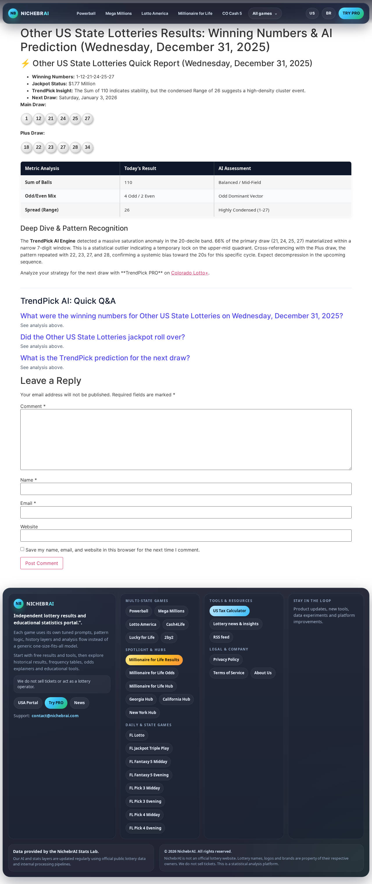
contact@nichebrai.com (55, 715)
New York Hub (142, 712)
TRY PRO (351, 13)
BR (328, 13)
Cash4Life (175, 624)
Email (28, 503)
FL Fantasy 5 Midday (148, 761)
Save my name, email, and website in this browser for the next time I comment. (113, 549)
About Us (263, 672)
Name (28, 480)
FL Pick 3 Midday (144, 788)
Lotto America (155, 13)
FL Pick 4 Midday (144, 814)
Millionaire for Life (195, 13)
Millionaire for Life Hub (151, 686)
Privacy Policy (226, 659)
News (79, 702)
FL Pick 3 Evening (145, 801)
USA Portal (28, 702)
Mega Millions (118, 13)
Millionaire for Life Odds (152, 672)
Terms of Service (228, 672)
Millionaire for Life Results (154, 659)
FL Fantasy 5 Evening (149, 775)
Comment (33, 406)
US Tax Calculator (229, 610)
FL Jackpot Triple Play (149, 748)
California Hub (176, 699)
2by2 (169, 637)
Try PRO (56, 702)
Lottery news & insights (236, 623)
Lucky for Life (142, 637)
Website (29, 526)
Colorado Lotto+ (189, 273)
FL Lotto (136, 735)
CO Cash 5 (232, 13)
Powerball (86, 13)
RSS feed (221, 637)
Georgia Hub (141, 699)
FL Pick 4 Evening (145, 828)
